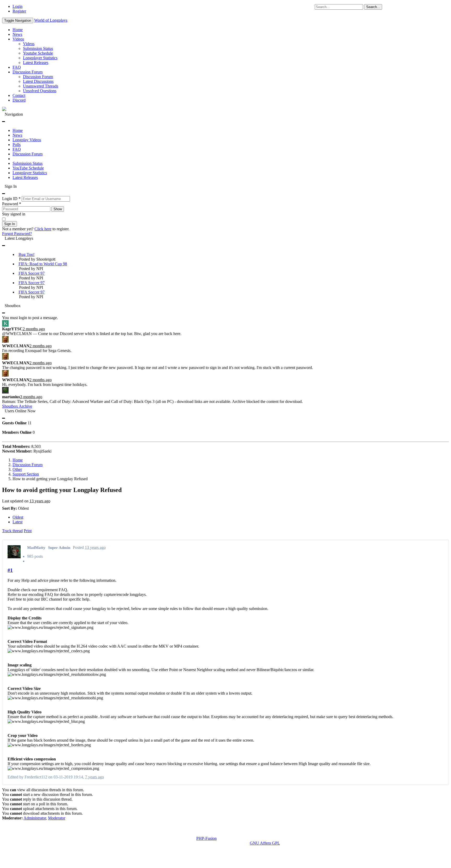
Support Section (26, 474)
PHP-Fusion (206, 838)
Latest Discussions (38, 81)
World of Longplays (50, 20)
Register (19, 11)
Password (11, 204)
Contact (19, 95)
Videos (18, 39)
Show (58, 209)
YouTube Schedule (28, 168)
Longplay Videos (27, 140)
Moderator (56, 818)
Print (28, 531)
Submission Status (38, 48)
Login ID (11, 198)
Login (17, 6)
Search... (373, 7)
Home (18, 29)
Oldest (18, 517)
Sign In (9, 224)
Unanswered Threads (40, 86)
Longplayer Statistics (40, 58)
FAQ (17, 67)
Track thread (12, 531)
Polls (17, 144)
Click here (42, 229)
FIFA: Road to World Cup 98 (43, 264)
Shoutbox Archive (17, 406)
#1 (10, 570)
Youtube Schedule (38, 53)
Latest (17, 522)
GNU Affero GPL (265, 843)
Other (17, 469)
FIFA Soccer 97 (32, 273)
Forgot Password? (17, 233)
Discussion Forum (28, 72)
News (17, 34)
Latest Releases (35, 62)
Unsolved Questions (39, 91)
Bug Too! (26, 254)
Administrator (34, 818)
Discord (19, 100)
